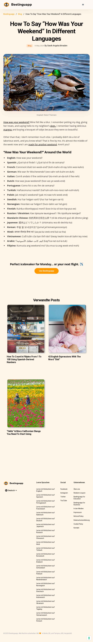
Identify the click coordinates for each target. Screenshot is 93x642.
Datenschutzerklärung (82, 520)
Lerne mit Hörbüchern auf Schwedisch (45, 567)
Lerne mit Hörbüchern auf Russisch (45, 531)
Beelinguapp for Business (79, 504)
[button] (83, 4)
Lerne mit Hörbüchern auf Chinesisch (45, 537)
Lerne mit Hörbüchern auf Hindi (45, 543)
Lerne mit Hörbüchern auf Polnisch (45, 573)
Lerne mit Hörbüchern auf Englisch (45, 490)
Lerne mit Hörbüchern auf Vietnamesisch (45, 614)
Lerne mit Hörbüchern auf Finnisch (45, 620)
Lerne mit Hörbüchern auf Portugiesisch (45, 502)
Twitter (63, 497)
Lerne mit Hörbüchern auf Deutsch (45, 519)
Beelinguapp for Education (79, 498)
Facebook (63, 489)
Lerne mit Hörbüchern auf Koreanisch (45, 555)
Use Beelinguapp (46, 271)
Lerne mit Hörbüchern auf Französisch (45, 508)
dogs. (53, 125)
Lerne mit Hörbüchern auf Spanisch (45, 496)
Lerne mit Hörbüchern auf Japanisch (45, 525)
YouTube (63, 500)
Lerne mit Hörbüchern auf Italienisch (45, 514)
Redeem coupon (79, 493)
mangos (7, 129)
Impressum (78, 512)
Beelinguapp (9, 14)
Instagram (64, 493)
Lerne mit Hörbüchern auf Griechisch (45, 590)
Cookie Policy (78, 524)
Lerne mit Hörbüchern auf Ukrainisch (45, 602)
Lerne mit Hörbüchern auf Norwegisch (45, 584)
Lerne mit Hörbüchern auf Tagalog (45, 608)
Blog (20, 14)
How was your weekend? (16, 122)
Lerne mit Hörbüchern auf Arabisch (45, 561)
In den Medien (79, 508)
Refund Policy (78, 516)
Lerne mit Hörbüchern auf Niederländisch (45, 579)
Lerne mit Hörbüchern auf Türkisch (45, 549)
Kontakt (76, 528)
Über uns (77, 489)
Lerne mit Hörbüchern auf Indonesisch (45, 596)
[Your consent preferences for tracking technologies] (89, 638)
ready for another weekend (42, 144)
